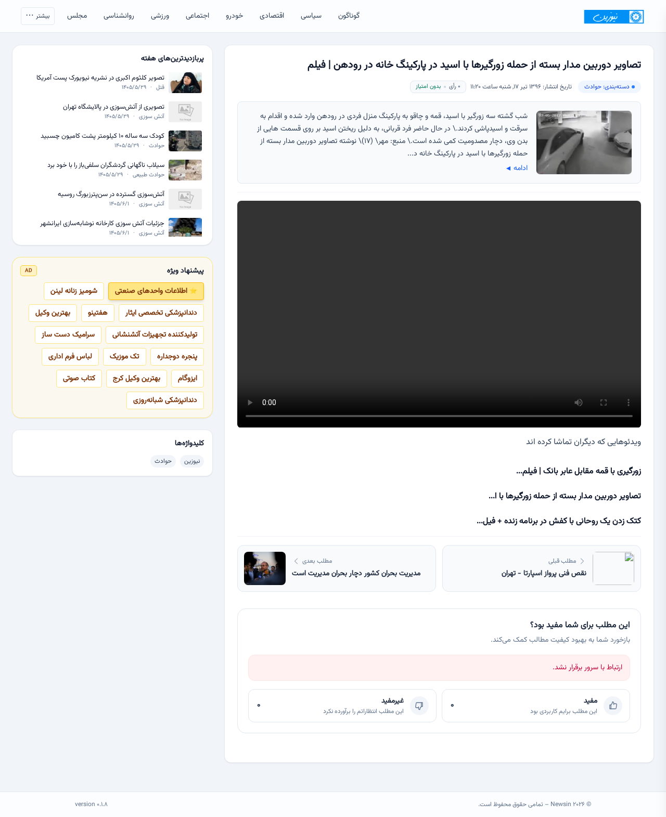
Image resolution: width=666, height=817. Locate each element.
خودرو (234, 16)
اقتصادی (272, 16)
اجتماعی (197, 16)
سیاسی (311, 16)
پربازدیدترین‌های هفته (172, 58)
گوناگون (349, 16)
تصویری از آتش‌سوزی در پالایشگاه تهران (113, 107)
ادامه (516, 168)
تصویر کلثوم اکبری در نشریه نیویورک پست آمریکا (100, 78)
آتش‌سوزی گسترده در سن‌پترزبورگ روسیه (111, 195)
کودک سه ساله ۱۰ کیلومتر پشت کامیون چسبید (102, 136)
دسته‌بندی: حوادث (607, 87)
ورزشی (160, 16)
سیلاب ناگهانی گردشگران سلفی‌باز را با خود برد (105, 166)
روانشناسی (119, 16)
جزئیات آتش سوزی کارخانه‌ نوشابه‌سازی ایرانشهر (102, 224)
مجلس (77, 16)
